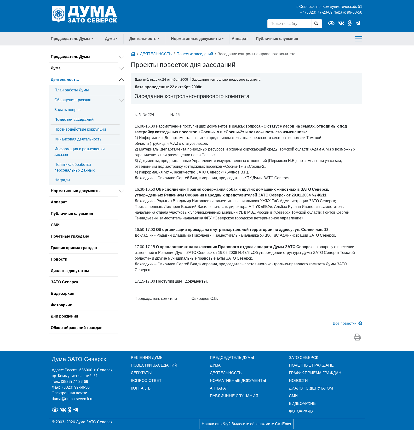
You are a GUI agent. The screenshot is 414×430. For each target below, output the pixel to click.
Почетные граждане (70, 236)
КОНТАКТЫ (141, 388)
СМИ (55, 225)
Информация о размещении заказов (79, 152)
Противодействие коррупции (80, 129)
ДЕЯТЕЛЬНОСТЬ (156, 54)
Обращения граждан (72, 100)
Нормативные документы (76, 191)
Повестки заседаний (74, 119)
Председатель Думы (70, 57)
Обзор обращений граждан (77, 328)
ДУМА (215, 365)
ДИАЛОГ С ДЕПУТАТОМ (311, 388)
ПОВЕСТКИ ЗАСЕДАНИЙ (154, 365)
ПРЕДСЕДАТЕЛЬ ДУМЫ (232, 358)
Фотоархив (61, 305)
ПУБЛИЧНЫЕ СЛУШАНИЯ (234, 396)
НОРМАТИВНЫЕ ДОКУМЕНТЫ (238, 381)
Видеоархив (63, 293)
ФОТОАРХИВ (301, 411)
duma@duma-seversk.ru (72, 399)
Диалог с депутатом (70, 271)
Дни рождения (64, 316)
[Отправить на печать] (357, 337)
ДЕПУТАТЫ (141, 373)
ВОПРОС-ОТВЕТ (146, 381)
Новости (59, 259)
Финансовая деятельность (77, 139)
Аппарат (240, 39)
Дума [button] (110, 39)
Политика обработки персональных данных (74, 167)
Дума (56, 68)
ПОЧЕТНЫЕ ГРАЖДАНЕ (311, 365)
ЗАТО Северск (64, 282)
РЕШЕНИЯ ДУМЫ (147, 358)
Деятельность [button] (142, 39)
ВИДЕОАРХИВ (302, 404)
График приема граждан (74, 248)
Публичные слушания (277, 39)
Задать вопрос (67, 110)
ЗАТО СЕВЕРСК (303, 358)
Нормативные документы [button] (196, 39)
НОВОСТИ (298, 381)
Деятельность (65, 80)
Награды (62, 180)
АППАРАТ (219, 388)
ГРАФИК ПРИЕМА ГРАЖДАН (315, 373)
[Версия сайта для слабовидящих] (331, 23)
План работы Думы (71, 90)
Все (344, 323)
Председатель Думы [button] (70, 39)
